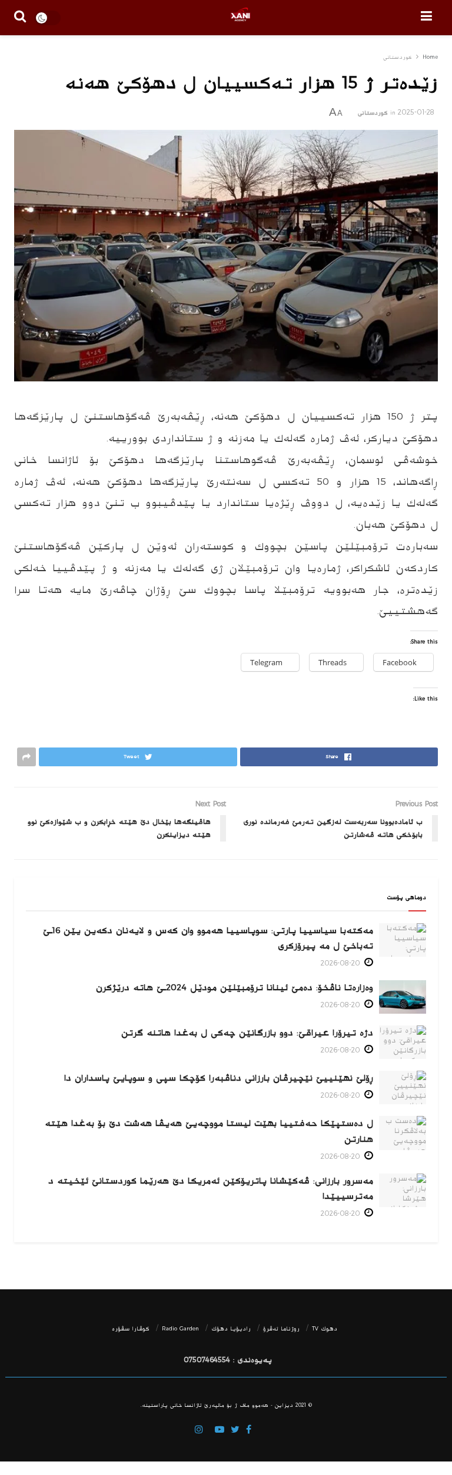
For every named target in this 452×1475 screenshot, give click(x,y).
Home (430, 57)
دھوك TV (324, 1329)
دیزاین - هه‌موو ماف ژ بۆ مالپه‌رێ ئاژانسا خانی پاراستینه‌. (217, 1405)
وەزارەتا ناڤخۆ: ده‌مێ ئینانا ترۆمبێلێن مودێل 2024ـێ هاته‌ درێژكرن (234, 987)
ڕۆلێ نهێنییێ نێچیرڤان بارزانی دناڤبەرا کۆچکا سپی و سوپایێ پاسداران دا (218, 1078)
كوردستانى (397, 57)
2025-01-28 (416, 112)
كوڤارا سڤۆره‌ (130, 1329)
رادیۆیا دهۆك (231, 1329)
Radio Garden (180, 1329)
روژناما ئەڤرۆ (281, 1329)
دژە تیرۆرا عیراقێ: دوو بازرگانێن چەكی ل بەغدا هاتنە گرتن (247, 1033)
